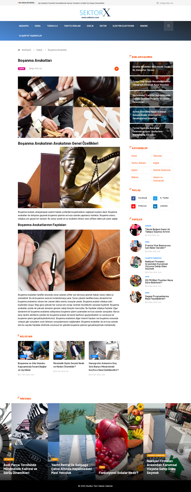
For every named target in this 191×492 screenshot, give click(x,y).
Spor (147, 277)
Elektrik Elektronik (123, 26)
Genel (38, 26)
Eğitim (103, 26)
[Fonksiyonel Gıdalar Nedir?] (119, 441)
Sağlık (90, 26)
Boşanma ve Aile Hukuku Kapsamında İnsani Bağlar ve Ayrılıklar (32, 366)
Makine (144, 26)
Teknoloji (52, 26)
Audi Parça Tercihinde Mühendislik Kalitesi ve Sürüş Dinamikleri (20, 469)
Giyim (59, 356)
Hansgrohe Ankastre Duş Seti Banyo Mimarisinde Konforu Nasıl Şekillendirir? (104, 366)
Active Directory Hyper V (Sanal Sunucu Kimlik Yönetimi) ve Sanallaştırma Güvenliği (71, 3)
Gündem (148, 226)
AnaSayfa (24, 26)
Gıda (102, 467)
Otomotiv (9, 459)
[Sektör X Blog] (95, 13)
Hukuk (39, 50)
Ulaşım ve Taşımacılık (30, 36)
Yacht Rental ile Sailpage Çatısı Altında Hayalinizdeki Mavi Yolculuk (71, 469)
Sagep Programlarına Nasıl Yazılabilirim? (157, 297)
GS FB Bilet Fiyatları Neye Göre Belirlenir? (159, 281)
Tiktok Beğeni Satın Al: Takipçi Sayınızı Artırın (157, 230)
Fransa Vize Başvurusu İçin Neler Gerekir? (158, 246)
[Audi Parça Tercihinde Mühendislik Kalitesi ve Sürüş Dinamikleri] (24, 441)
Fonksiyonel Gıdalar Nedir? (118, 473)
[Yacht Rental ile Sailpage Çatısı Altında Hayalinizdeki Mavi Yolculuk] (72, 441)
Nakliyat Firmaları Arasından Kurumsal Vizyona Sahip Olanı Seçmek (156, 265)
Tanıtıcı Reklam (72, 26)
